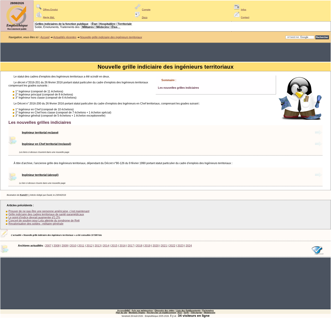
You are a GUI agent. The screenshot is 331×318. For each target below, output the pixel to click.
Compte (146, 9)
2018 (139, 245)
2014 (106, 245)
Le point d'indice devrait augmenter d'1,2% (34, 217)
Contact (245, 17)
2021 (164, 245)
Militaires (88, 27)
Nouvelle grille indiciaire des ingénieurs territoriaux (111, 37)
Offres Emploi (50, 9)
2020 (156, 245)
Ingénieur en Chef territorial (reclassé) (46, 143)
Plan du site (121, 313)
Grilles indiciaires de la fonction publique (61, 23)
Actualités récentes (64, 37)
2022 (172, 245)
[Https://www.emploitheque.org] (17, 27)
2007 (48, 245)
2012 (89, 245)
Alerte (49, 17)
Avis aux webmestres (142, 311)
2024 (189, 245)
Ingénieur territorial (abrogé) (40, 174)
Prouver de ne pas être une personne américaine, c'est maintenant (48, 211)
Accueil (44, 37)
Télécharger (196, 313)
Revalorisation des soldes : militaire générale (35, 223)
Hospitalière (107, 23)
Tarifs (186, 313)
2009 (65, 245)
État (94, 23)
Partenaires (208, 311)
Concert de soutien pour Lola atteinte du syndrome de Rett (43, 220)
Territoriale (125, 23)
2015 (114, 245)
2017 (131, 245)
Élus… (116, 27)
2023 (180, 245)
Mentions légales (137, 313)
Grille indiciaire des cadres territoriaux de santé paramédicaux (46, 214)
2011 (81, 245)
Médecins (102, 27)
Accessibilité (123, 311)
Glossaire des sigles (164, 311)
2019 (147, 245)
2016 (122, 245)
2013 (98, 245)
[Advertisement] (165, 52)
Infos (243, 9)
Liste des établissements (188, 311)
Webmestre (209, 313)
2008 (56, 245)
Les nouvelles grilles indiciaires (178, 87)
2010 (73, 245)
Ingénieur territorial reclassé (40, 132)
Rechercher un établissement (161, 313)
